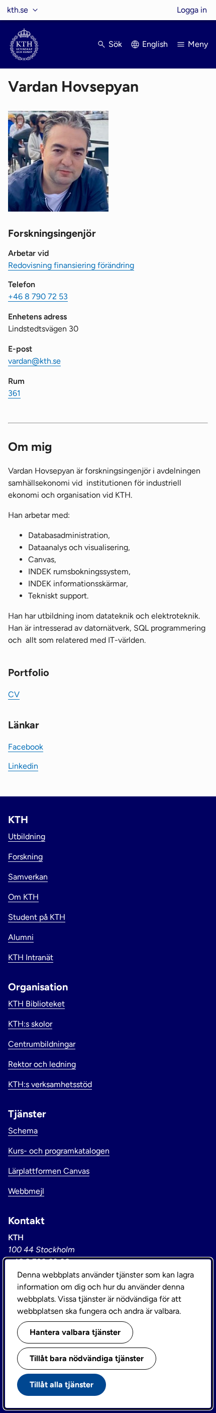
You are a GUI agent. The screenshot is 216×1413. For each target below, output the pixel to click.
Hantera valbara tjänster (75, 1332)
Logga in (192, 10)
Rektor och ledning (42, 1064)
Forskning (25, 856)
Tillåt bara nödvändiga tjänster (87, 1358)
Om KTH (23, 897)
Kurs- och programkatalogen (59, 1151)
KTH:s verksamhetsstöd (50, 1084)
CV (14, 694)
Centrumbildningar (41, 1044)
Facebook (25, 747)
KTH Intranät (30, 957)
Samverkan (28, 877)
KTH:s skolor (30, 1024)
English (155, 44)
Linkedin (23, 766)
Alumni (21, 937)
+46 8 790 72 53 (38, 296)
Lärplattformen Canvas (48, 1171)
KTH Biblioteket (36, 1003)
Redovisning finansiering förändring (71, 265)
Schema (23, 1130)
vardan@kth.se (34, 361)
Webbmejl (26, 1191)
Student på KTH (36, 917)
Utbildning (26, 836)
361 (14, 393)
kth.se (17, 10)
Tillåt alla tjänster (61, 1384)
